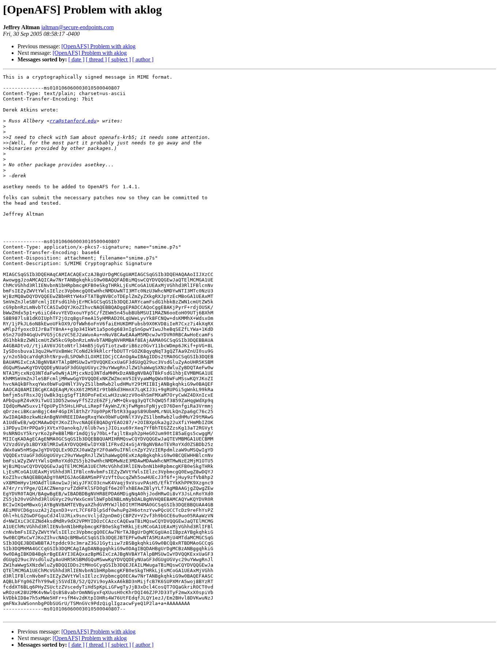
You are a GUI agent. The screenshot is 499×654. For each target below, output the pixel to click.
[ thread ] (96, 59)
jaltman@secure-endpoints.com (77, 27)
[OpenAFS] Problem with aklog (98, 46)
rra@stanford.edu (73, 121)
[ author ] (142, 59)
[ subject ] (119, 59)
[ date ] (76, 59)
